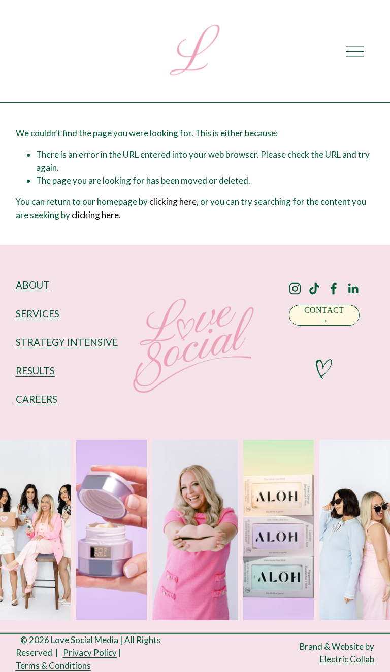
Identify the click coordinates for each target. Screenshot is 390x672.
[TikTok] (314, 288)
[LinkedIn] (353, 288)
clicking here (173, 201)
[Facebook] (334, 288)
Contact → (324, 315)
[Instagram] (295, 288)
